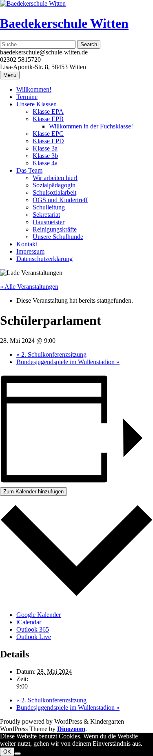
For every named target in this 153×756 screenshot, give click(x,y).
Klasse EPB (48, 118)
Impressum (30, 251)
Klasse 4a (45, 163)
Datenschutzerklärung (44, 258)
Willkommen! (33, 89)
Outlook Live (33, 636)
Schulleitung (49, 207)
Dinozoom (71, 728)
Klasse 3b (45, 155)
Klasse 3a (45, 148)
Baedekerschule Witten (64, 23)
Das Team (29, 170)
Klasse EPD (48, 140)
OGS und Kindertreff (60, 199)
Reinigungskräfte (55, 229)
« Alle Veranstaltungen (29, 286)
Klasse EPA (48, 111)
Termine (27, 96)
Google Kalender (38, 614)
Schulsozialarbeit (54, 192)
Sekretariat (46, 214)
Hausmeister (48, 221)
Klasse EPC (48, 133)
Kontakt (26, 244)
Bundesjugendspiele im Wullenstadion (68, 361)
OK (7, 752)
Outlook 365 (32, 629)
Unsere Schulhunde (58, 236)
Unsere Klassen (36, 104)
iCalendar (28, 622)
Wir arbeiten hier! (55, 177)
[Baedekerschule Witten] (33, 3)
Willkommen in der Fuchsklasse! (91, 126)
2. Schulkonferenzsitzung (51, 354)
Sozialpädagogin (54, 185)
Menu (9, 75)
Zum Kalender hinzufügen (33, 491)
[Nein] (17, 753)
